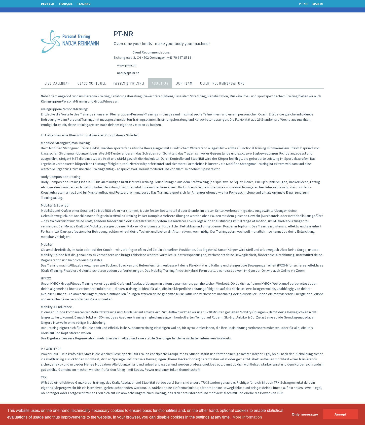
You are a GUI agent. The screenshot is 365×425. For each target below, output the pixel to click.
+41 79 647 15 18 (179, 57)
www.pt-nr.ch (126, 65)
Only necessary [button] (305, 414)
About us (160, 83)
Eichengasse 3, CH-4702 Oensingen (140, 57)
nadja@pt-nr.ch (128, 73)
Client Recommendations (151, 52)
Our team (184, 83)
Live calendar (57, 83)
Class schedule (91, 83)
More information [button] (247, 417)
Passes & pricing (128, 83)
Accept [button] (340, 414)
